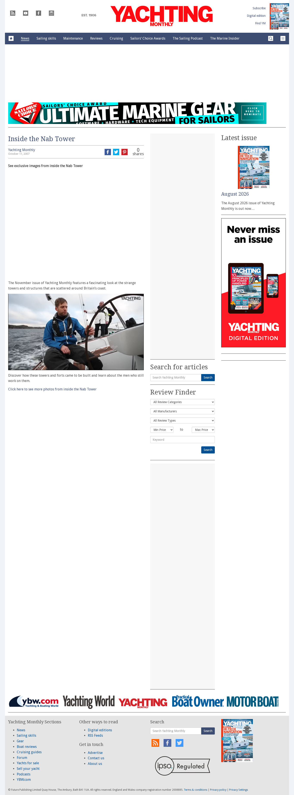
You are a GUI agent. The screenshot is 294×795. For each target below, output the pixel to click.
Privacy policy (218, 789)
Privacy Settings (238, 789)
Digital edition (256, 15)
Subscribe (259, 8)
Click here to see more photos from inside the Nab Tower (52, 389)
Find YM (260, 23)
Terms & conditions (195, 789)
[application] (76, 332)
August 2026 (235, 194)
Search (208, 377)
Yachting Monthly (21, 150)
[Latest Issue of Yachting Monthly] (279, 16)
